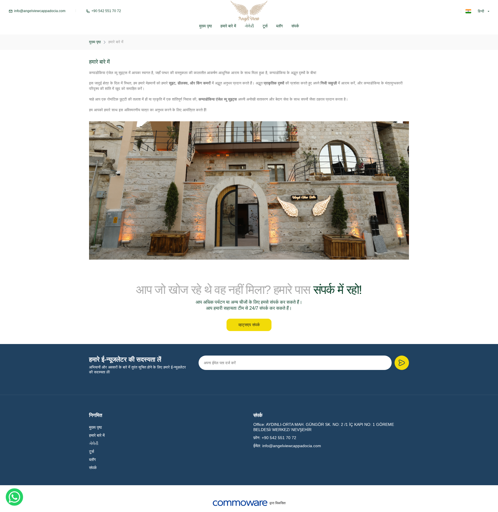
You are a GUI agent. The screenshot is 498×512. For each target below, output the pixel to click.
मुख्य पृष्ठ (205, 26)
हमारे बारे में (228, 26)
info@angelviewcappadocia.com (39, 11)
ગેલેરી (249, 26)
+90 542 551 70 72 (106, 11)
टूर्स (265, 26)
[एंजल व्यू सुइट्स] (249, 11)
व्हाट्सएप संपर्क (249, 324)
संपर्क (295, 26)
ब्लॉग (279, 26)
